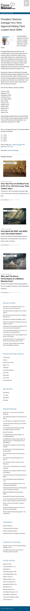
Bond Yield (5, 372)
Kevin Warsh (6, 392)
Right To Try (6, 365)
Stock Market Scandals (9, 594)
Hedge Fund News (7, 579)
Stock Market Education (9, 592)
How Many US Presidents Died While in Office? (14, 319)
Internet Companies (8, 581)
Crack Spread (6, 357)
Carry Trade (6, 377)
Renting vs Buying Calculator (10, 531)
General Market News (8, 574)
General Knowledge (13, 150)
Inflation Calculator (7, 525)
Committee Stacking (8, 370)
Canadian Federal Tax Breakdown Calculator (14, 533)
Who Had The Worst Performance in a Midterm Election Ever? (12, 278)
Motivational (6, 587)
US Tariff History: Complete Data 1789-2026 (14, 421)
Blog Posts (5, 564)
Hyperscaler (6, 375)
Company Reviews (7, 566)
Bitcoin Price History (8, 432)
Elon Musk (5, 400)
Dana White (6, 397)
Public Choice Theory (8, 362)
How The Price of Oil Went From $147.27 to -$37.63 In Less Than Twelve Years (15, 186)
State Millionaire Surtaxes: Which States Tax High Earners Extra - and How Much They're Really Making (14, 440)
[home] (8, 6)
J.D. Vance (5, 395)
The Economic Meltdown (9, 597)
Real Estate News (7, 589)
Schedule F (6, 367)
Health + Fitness (7, 576)
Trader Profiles (6, 599)
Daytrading (6, 569)
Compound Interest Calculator (10, 528)
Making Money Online (8, 584)
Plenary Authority (7, 380)
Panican (5, 360)
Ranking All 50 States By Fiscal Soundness (13, 496)
